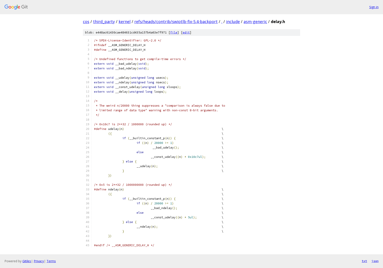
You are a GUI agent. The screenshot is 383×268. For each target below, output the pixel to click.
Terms (51, 261)
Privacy (39, 261)
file (173, 32)
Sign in (374, 7)
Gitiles (26, 261)
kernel (125, 21)
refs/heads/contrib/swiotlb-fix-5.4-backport (176, 21)
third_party (104, 21)
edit (186, 32)
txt (364, 261)
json (375, 261)
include (233, 21)
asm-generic (255, 21)
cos (86, 21)
